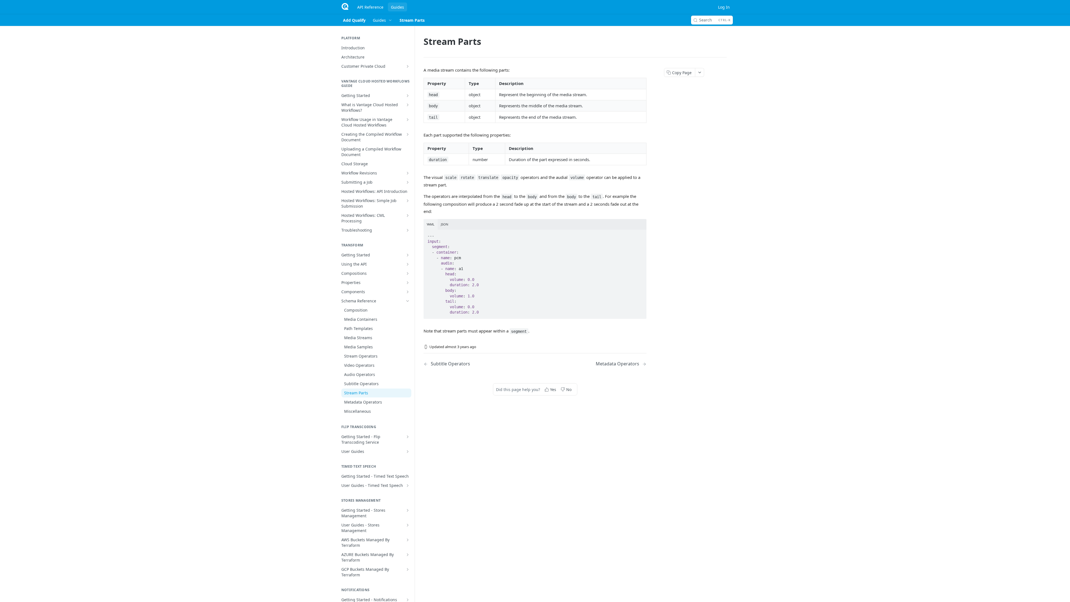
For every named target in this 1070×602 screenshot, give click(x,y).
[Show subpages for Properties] (407, 282)
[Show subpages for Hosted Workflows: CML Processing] (407, 215)
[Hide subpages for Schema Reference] (407, 301)
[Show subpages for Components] (407, 292)
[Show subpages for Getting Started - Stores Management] (407, 510)
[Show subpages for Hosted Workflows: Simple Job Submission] (407, 200)
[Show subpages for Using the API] (407, 264)
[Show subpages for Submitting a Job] (407, 182)
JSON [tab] (444, 224)
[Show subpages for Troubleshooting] (407, 230)
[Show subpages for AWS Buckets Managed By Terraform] (407, 540)
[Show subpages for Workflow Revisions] (407, 173)
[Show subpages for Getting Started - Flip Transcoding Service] (407, 436)
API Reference (370, 7)
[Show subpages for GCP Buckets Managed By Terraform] (407, 569)
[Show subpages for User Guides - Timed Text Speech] (407, 485)
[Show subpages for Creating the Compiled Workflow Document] (407, 134)
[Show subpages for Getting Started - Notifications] (407, 600)
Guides (397, 7)
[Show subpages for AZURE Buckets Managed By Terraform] (407, 554)
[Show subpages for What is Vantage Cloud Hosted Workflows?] (407, 105)
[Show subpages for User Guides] (407, 451)
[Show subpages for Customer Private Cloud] (407, 66)
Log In (724, 7)
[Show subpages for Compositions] (407, 273)
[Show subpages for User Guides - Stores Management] (407, 525)
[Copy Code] (639, 234)
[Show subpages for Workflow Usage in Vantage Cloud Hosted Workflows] (407, 119)
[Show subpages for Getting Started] (407, 95)
